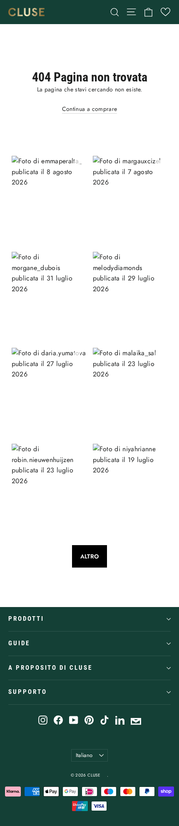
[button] (165, 12)
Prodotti (26, 618)
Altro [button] (89, 556)
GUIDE (19, 643)
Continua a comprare (89, 109)
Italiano (84, 755)
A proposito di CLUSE (50, 667)
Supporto (27, 692)
